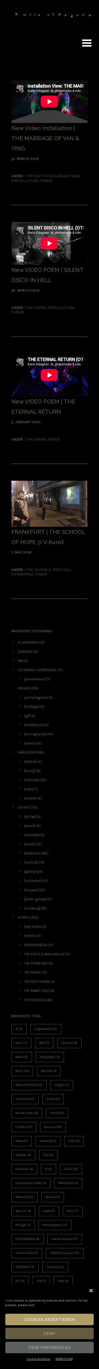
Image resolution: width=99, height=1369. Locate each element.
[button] (91, 1290)
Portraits (30, 936)
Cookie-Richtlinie (39, 1359)
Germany (53, 1127)
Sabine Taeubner (65, 1239)
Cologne (62, 1085)
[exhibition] (32, 853)
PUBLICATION (27, 752)
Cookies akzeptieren (50, 1319)
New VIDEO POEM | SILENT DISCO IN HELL (47, 275)
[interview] (31, 780)
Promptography (55, 1225)
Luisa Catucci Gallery (30, 1183)
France (57, 1113)
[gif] (27, 716)
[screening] (22, 574)
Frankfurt (23, 1127)
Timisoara (55, 1267)
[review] (29, 798)
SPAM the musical (64, 1253)
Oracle (49, 1211)
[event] (29, 844)
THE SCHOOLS (38, 570)
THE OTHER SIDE (36, 963)
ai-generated (46, 1029)
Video (63, 1281)
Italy (48, 1155)
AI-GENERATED (28, 642)
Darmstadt (25, 1099)
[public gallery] (34, 899)
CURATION (25, 652)
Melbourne (24, 1197)
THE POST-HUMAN (37, 982)
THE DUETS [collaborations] (52, 176)
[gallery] (30, 872)
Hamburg (48, 1141)
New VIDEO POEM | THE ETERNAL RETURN (43, 406)
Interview (23, 1155)
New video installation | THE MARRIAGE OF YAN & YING (45, 138)
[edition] (30, 762)
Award (21, 1057)
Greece (21, 1141)
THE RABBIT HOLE (36, 991)
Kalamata (24, 1169)
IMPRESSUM (64, 1359)
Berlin (22, 1071)
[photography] (34, 734)
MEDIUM (23, 688)
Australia (69, 1043)
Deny (49, 1333)
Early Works (32, 927)
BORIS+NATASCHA (29, 1085)
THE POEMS (35, 308)
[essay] (29, 771)
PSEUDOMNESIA (35, 945)
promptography (36, 697)
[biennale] (31, 835)
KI (48, 1169)
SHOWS (23, 807)
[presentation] (34, 679)
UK (20, 1281)
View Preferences (49, 1347)
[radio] (29, 789)
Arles (21, 1043)
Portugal (23, 1225)
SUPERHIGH (25, 1267)
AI (19, 1029)
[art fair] (30, 817)
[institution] (32, 881)
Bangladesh (50, 1057)
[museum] (31, 890)
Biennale (48, 1071)
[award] (29, 826)
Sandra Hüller (26, 1253)
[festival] (62, 570)
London (71, 1169)
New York (23, 1211)
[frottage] (31, 707)
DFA (20, 661)
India (74, 1141)
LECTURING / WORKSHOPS (37, 670)
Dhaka (53, 1099)
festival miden (26, 1113)
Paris (72, 1211)
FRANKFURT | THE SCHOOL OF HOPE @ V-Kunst (48, 537)
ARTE (44, 1043)
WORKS (23, 917)
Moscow (52, 1197)
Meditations (68, 1183)
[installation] (24, 181)
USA (41, 1281)
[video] (46, 181)
